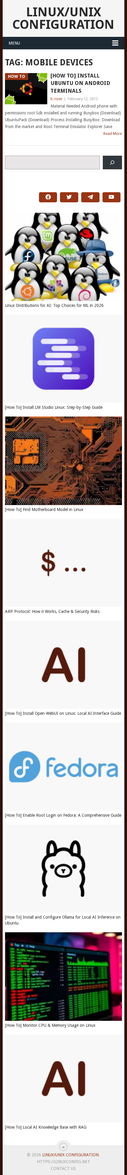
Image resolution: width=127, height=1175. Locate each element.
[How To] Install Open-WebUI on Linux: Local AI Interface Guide (63, 713)
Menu (14, 43)
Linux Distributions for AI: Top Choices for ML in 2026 (54, 305)
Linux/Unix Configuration (63, 18)
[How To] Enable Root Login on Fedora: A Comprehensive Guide (63, 815)
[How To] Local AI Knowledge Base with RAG (46, 1127)
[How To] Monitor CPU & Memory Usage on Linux (50, 1025)
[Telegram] (90, 197)
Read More (112, 133)
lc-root (56, 99)
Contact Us (63, 1168)
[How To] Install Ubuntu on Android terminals (80, 83)
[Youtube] (111, 197)
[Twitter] (69, 197)
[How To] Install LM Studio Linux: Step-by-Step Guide (53, 407)
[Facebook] (48, 197)
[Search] (112, 163)
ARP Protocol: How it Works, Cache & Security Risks (52, 611)
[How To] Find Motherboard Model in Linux (44, 509)
